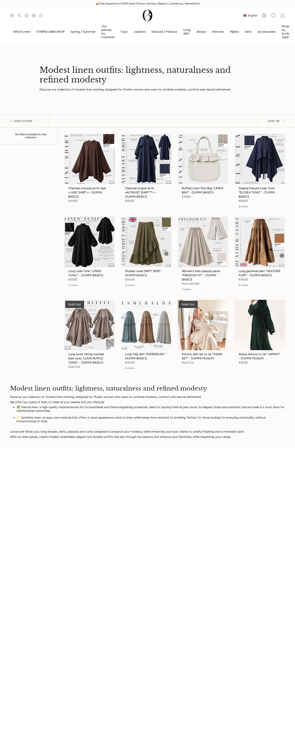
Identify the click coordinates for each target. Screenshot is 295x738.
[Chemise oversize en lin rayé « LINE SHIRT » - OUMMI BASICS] (89, 159)
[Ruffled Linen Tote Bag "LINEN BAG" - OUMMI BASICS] (203, 159)
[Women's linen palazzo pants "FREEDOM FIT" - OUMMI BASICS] (203, 242)
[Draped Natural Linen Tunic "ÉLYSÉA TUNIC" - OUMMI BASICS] (260, 159)
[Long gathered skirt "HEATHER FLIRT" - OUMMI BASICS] (260, 242)
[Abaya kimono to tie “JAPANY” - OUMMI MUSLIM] (260, 325)
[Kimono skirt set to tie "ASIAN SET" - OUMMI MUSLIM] (203, 325)
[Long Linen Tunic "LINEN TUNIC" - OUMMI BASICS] (89, 242)
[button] (108, 31)
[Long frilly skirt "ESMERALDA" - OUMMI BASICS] (146, 325)
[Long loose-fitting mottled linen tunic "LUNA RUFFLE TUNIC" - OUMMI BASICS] (89, 325)
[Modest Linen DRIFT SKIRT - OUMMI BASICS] (146, 242)
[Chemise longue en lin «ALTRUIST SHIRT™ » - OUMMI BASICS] (146, 159)
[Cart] (282, 15)
